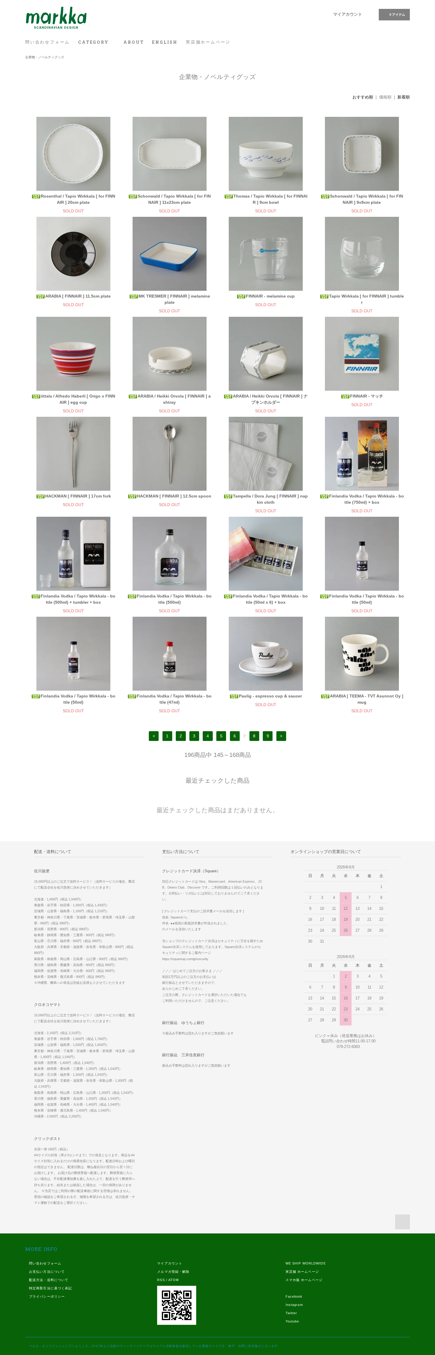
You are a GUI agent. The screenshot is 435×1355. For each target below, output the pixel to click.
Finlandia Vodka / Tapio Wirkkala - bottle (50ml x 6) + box (270, 599)
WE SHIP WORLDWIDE (306, 1263)
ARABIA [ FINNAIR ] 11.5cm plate (78, 296)
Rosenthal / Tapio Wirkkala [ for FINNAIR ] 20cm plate (78, 199)
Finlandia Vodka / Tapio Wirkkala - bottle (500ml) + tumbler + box (78, 599)
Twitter (291, 1313)
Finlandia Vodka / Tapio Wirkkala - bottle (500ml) (174, 599)
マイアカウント (347, 14)
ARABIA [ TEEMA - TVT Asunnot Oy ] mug (366, 699)
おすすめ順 (362, 97)
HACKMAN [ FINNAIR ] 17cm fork (78, 496)
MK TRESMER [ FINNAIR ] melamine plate (174, 299)
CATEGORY (94, 42)
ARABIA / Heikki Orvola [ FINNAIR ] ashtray (174, 399)
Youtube (292, 1321)
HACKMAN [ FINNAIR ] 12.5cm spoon (174, 496)
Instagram (294, 1304)
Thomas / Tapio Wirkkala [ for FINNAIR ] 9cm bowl (270, 199)
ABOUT (133, 42)
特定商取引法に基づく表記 (50, 1288)
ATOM (173, 1280)
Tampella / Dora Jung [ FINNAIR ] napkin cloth (270, 499)
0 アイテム (397, 14)
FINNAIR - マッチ (366, 396)
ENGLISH (165, 42)
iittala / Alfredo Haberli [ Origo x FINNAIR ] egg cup (78, 399)
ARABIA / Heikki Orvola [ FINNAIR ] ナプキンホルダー (270, 399)
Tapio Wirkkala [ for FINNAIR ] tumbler (366, 299)
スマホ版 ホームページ (304, 1280)
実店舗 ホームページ (302, 1271)
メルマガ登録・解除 (173, 1271)
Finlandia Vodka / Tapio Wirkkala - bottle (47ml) (174, 699)
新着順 (403, 97)
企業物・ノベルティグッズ (44, 57)
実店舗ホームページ (208, 42)
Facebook (294, 1296)
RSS (161, 1280)
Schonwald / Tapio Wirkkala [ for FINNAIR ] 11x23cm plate (174, 199)
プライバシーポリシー (47, 1296)
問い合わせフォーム (47, 42)
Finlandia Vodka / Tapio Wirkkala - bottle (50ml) (366, 599)
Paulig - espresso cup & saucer (270, 696)
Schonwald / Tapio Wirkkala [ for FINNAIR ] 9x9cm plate (366, 199)
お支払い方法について (47, 1271)
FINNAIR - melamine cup (270, 296)
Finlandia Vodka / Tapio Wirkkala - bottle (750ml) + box (366, 499)
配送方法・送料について (48, 1280)
